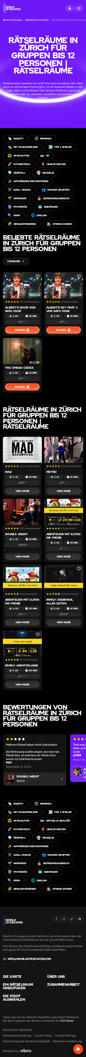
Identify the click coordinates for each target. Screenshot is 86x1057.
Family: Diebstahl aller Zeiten (59, 601)
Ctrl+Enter (66, 1021)
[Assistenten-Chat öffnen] (78, 1049)
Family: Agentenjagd (21, 665)
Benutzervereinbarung (67, 1041)
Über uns (56, 976)
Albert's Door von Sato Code (20, 309)
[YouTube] (79, 918)
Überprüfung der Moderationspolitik (26, 1041)
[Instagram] (63, 918)
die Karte (12, 976)
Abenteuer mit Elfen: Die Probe (63, 536)
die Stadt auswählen (14, 997)
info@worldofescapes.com (29, 959)
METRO (51, 472)
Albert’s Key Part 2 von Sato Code (62, 309)
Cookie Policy (43, 1035)
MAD (8, 472)
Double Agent (16, 534)
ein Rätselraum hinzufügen (18, 986)
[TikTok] (71, 918)
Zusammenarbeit (63, 984)
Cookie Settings (65, 1035)
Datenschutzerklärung (17, 1035)
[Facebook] (56, 918)
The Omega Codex (19, 368)
